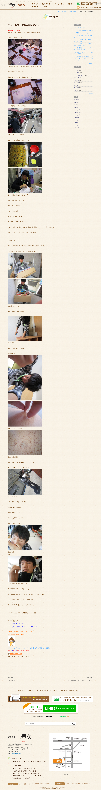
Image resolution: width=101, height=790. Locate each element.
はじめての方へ (46, 4)
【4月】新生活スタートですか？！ (83, 33)
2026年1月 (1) (77, 107)
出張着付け (41, 648)
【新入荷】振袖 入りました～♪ (82, 28)
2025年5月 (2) (77, 125)
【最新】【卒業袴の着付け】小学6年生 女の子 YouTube (83, 48)
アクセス (44, 6)
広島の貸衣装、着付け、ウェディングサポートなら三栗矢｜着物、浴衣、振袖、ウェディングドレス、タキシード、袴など (26, 1)
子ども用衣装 (32, 771)
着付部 (76, 70)
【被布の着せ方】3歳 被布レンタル (83, 56)
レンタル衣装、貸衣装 (30, 648)
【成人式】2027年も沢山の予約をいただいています (83, 40)
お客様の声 (27, 778)
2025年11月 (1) (78, 112)
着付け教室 (17, 775)
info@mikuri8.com (17, 753)
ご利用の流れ (17, 778)
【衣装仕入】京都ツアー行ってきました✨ (83, 36)
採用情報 (76, 87)
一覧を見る (90, 63)
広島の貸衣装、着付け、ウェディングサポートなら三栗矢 (52, 787)
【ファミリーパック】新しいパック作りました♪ (83, 59)
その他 (76, 90)
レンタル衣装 (59, 4)
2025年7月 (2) (77, 122)
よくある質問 (33, 6)
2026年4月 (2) (77, 102)
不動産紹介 (39, 775)
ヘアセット (77, 72)
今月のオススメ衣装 (29, 768)
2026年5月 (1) (77, 100)
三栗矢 (48, 648)
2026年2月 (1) (77, 105)
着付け (70, 4)
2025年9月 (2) (77, 117)
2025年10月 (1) (78, 115)
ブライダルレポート (79, 75)
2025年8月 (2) (77, 120)
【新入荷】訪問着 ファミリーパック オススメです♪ (83, 52)
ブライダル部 (77, 77)
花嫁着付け (36, 773)
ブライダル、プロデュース (15, 648)
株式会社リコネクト (55, 788)
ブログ (34, 761)
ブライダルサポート (28, 775)
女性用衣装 (17, 771)
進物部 (76, 85)
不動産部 (76, 80)
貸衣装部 (76, 82)
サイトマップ (76, 774)
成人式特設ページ (19, 773)
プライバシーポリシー (65, 774)
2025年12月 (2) (78, 110)
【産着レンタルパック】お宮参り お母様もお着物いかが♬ (83, 44)
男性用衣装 (24, 771)
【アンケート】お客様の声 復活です (83, 30)
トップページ (33, 4)
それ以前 (76, 127)
